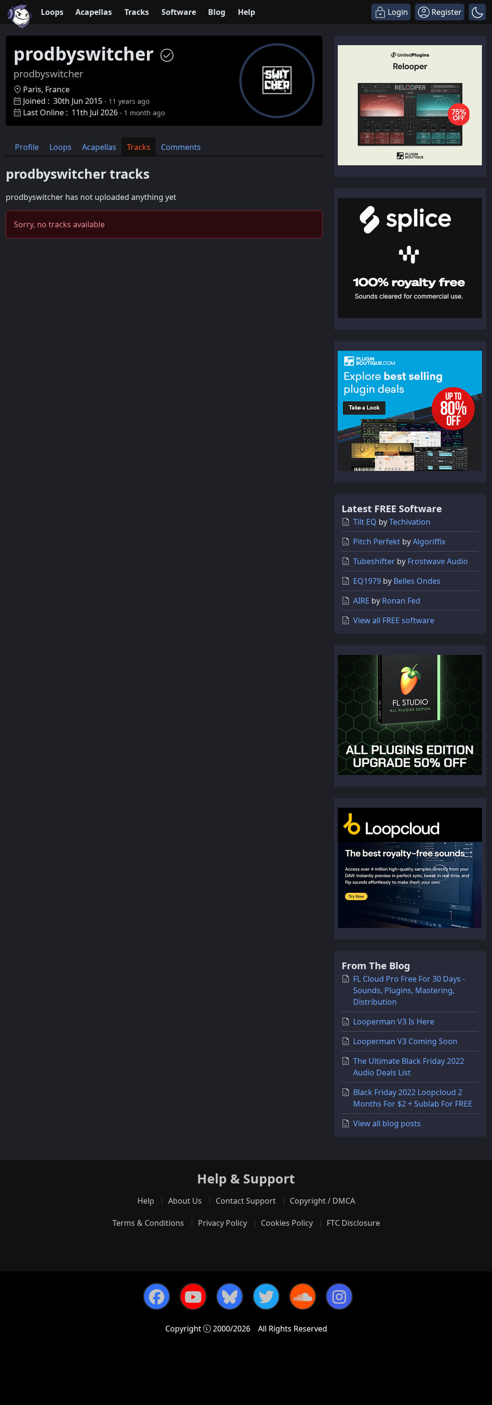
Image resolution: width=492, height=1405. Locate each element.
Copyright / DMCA (322, 1200)
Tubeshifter (374, 561)
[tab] (27, 146)
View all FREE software (393, 620)
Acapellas (93, 12)
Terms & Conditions (148, 1223)
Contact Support (246, 1200)
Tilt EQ (365, 522)
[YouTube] (193, 1296)
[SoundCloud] (302, 1296)
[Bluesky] (229, 1296)
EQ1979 (367, 581)
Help (246, 12)
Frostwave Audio (437, 561)
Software (178, 12)
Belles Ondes (417, 581)
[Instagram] (339, 1296)
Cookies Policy (287, 1223)
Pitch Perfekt (376, 541)
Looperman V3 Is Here (393, 1021)
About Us (185, 1200)
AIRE (361, 600)
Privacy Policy (222, 1223)
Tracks (136, 12)
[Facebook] (156, 1296)
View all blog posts (387, 1123)
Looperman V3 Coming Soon (405, 1041)
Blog (216, 12)
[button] (477, 12)
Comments (181, 147)
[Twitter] (266, 1296)
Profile (27, 147)
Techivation (409, 522)
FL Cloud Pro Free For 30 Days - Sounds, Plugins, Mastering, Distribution (409, 990)
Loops (52, 12)
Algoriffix (429, 541)
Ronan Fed (401, 600)
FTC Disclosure (353, 1223)
